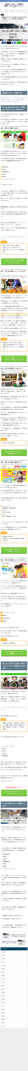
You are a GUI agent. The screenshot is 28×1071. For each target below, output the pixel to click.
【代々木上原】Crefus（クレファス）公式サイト (13, 792)
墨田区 (3, 975)
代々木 (10, 97)
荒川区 (3, 1016)
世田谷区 (4, 952)
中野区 (3, 958)
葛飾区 (3, 1019)
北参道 (8, 99)
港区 (3, 1005)
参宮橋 (22, 99)
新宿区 (3, 985)
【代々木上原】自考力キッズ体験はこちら (14, 550)
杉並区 (3, 989)
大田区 (3, 978)
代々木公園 (22, 97)
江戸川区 (4, 995)
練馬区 (3, 1012)
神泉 (18, 101)
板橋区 (3, 992)
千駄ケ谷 (15, 97)
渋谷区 (2, 14)
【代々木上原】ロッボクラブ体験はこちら (14, 452)
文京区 (3, 982)
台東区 (3, 968)
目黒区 (3, 1009)
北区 (3, 962)
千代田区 (4, 965)
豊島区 (3, 1022)
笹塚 (14, 101)
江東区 (3, 999)
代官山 (13, 99)
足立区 (3, 1026)
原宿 (6, 97)
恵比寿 (2, 97)
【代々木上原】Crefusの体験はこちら (13, 261)
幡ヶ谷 (10, 101)
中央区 (3, 955)
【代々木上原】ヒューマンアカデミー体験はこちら (14, 358)
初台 (6, 101)
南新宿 (17, 99)
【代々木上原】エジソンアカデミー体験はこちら (14, 653)
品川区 (3, 972)
